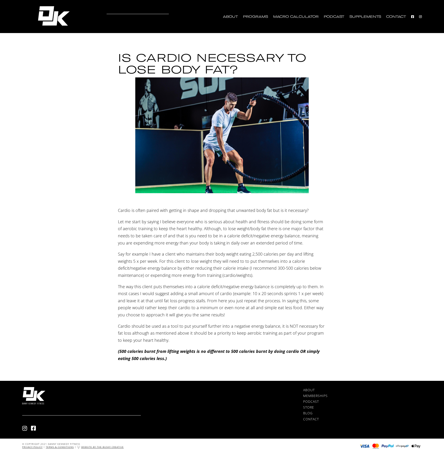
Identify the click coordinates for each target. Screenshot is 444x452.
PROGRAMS (255, 16)
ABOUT (230, 16)
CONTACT (396, 16)
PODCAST (334, 16)
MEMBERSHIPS (315, 396)
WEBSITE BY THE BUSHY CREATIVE (102, 447)
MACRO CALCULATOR (296, 16)
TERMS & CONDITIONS (60, 447)
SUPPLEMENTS (365, 16)
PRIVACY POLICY (32, 447)
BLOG (308, 413)
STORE (308, 407)
